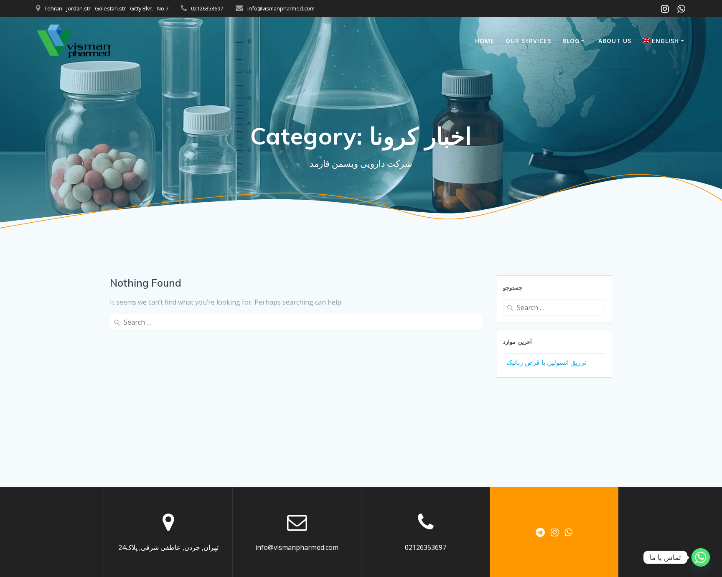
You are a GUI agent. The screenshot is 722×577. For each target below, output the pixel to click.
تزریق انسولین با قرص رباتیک (546, 362)
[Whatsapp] (700, 557)
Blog (571, 41)
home (484, 41)
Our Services (528, 41)
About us (614, 41)
